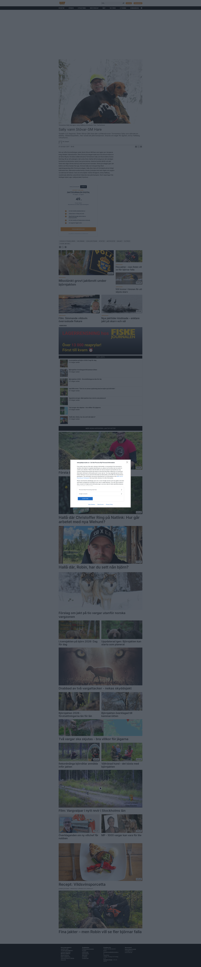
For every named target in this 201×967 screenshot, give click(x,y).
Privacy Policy (109, 504)
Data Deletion (91, 504)
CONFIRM (85, 498)
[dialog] (100, 483)
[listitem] (100, 490)
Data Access (100, 504)
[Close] (127, 462)
